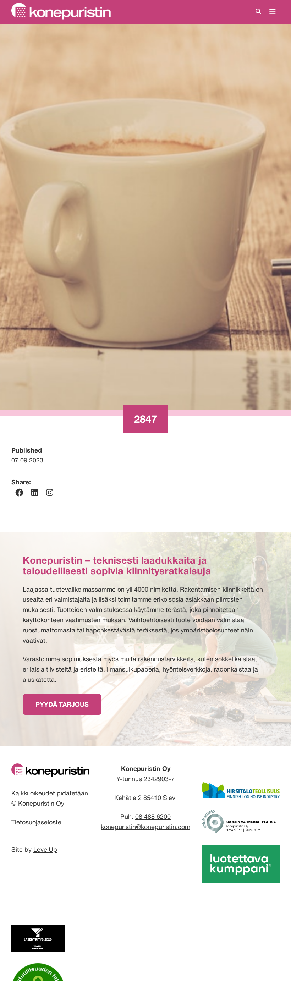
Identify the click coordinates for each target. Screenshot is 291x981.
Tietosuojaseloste (36, 822)
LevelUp (45, 849)
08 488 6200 (153, 816)
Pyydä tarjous (62, 704)
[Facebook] (19, 492)
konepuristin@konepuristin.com (145, 827)
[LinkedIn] (34, 492)
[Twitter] (49, 492)
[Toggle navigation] (272, 12)
